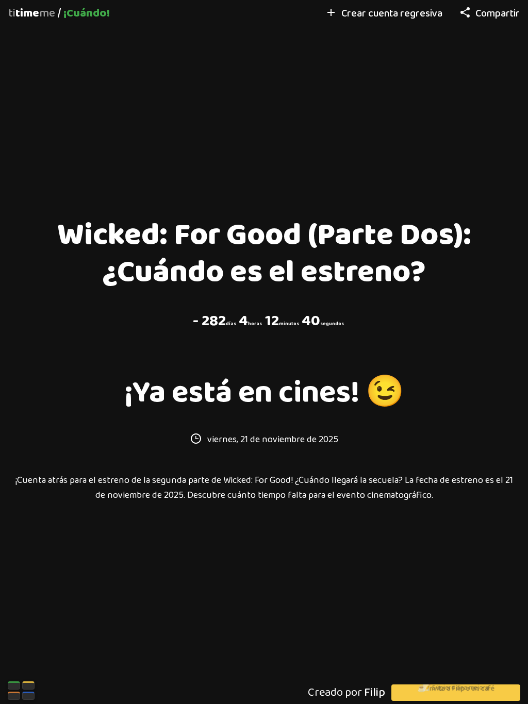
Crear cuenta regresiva (391, 13)
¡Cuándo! (86, 13)
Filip (374, 692)
